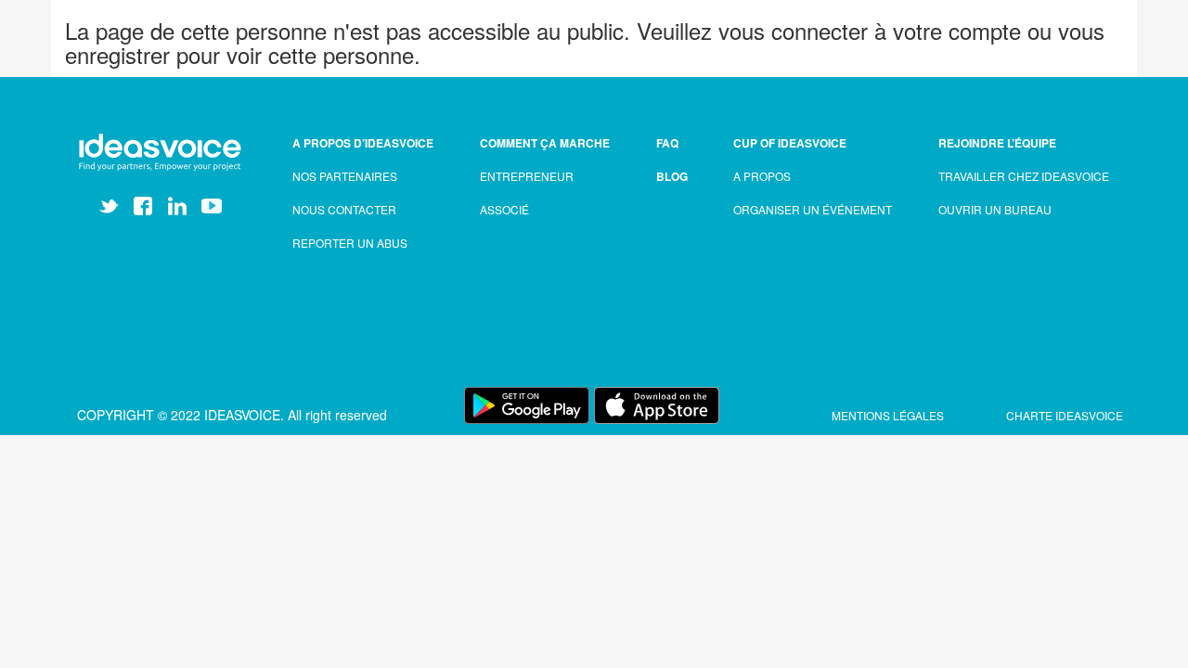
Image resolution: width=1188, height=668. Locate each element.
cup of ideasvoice (789, 143)
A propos (762, 176)
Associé (504, 209)
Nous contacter (344, 209)
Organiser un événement (812, 209)
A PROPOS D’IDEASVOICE (362, 143)
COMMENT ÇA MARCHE (545, 143)
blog (672, 176)
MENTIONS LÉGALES (889, 415)
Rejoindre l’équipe (997, 143)
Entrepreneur (527, 176)
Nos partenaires (344, 176)
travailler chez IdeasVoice (1023, 176)
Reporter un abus (349, 242)
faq (667, 143)
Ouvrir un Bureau (995, 209)
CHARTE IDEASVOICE (1064, 415)
